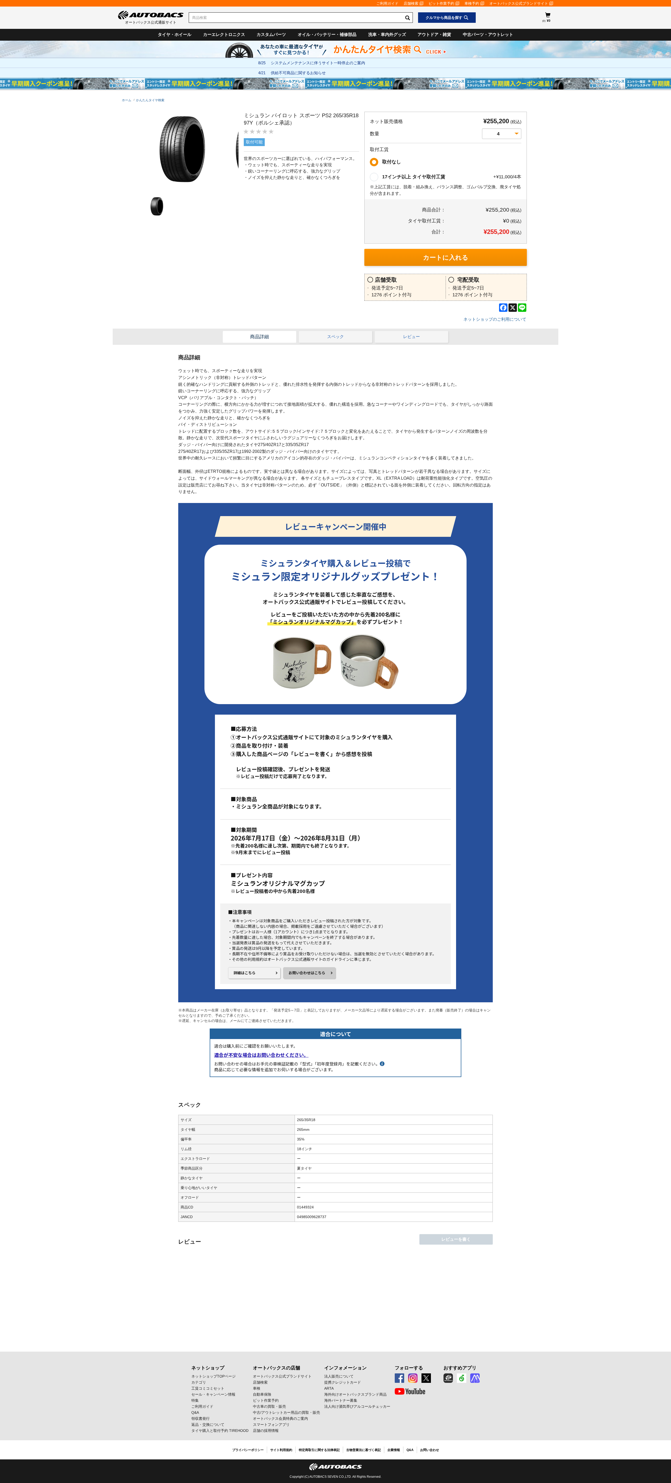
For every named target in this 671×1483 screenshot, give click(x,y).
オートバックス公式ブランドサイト (518, 3)
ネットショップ (207, 1367)
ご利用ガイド (387, 3)
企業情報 (393, 1450)
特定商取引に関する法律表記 (319, 1450)
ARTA (329, 1388)
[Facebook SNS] (399, 1378)
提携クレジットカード (342, 1382)
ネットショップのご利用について (494, 319)
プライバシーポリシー (248, 1450)
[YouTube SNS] (410, 1391)
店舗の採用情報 (266, 1430)
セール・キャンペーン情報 (213, 1394)
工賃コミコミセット (207, 1388)
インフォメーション (345, 1367)
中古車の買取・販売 (269, 1406)
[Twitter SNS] (426, 1378)
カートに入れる (445, 257)
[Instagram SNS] (413, 1378)
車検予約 (471, 3)
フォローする (409, 1367)
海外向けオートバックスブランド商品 (355, 1394)
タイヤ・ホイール (174, 34)
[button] (155, 206)
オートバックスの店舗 (276, 1367)
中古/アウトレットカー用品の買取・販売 (286, 1412)
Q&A (195, 1412)
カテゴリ (198, 1382)
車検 (256, 1388)
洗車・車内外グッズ (387, 34)
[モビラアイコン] (475, 1378)
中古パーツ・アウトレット (488, 34)
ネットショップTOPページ (213, 1376)
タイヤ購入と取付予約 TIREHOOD (219, 1430)
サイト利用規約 (281, 1450)
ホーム (126, 100)
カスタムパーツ (271, 34)
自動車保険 (262, 1394)
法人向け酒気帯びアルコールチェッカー (357, 1406)
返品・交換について (207, 1424)
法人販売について (339, 1376)
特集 (195, 1400)
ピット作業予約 (441, 3)
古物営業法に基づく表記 (363, 1450)
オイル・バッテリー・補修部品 (327, 34)
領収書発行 (200, 1418)
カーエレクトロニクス (224, 34)
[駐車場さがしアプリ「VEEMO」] (461, 1378)
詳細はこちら (245, 972)
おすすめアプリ (460, 1367)
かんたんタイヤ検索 (150, 100)
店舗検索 (411, 3)
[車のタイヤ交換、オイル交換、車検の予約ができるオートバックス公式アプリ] (448, 1378)
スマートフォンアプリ (271, 1424)
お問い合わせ (429, 1450)
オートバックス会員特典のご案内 (280, 1418)
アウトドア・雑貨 (434, 34)
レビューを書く (456, 1239)
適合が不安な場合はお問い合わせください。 (261, 1055)
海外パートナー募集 (340, 1400)
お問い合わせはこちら (307, 972)
